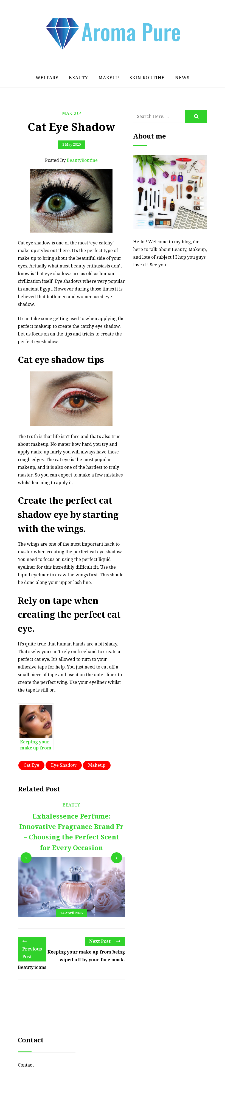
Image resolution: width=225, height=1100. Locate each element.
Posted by (71, 160)
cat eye (31, 765)
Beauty (78, 77)
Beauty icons (32, 967)
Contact (26, 1065)
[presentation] (26, 857)
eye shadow (64, 765)
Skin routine (147, 77)
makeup (96, 765)
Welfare (47, 77)
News (182, 77)
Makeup (109, 77)
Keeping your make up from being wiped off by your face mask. (86, 955)
